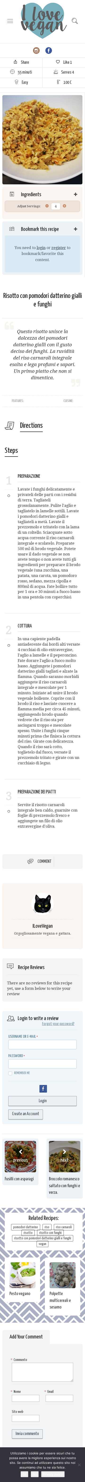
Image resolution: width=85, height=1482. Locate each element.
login (41, 248)
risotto (28, 1233)
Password (15, 1056)
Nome (16, 1391)
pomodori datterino (25, 1227)
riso (47, 1227)
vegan (42, 1244)
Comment (44, 862)
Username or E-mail (22, 1037)
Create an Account (25, 1114)
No (35, 1474)
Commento (19, 1360)
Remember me (22, 1073)
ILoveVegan (43, 926)
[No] (79, 1464)
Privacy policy (53, 1474)
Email (50, 1391)
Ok (24, 1474)
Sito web (17, 1412)
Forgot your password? (58, 1024)
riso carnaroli (64, 1227)
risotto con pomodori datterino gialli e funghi (42, 1238)
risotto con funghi (50, 1233)
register (58, 248)
